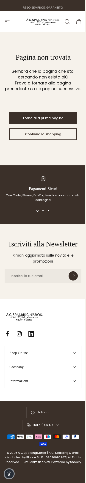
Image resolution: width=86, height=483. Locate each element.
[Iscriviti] (73, 276)
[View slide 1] (37, 210)
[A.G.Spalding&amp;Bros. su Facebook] (7, 334)
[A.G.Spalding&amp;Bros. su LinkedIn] (31, 334)
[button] (9, 473)
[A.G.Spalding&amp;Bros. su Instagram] (19, 334)
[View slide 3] (48, 210)
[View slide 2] (43, 210)
